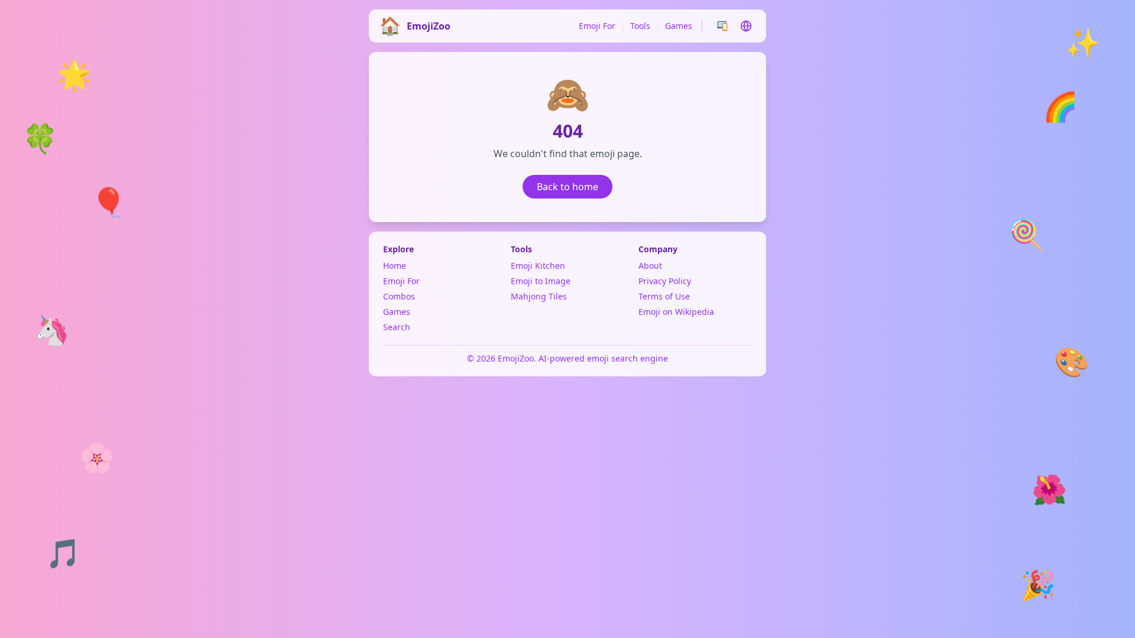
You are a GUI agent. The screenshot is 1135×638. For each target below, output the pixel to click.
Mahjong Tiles (539, 296)
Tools (640, 25)
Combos (399, 296)
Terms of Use (664, 296)
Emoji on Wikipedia (676, 311)
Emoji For (597, 25)
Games (678, 25)
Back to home (567, 186)
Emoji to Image (540, 281)
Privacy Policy (664, 281)
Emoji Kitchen (538, 265)
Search (396, 327)
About (650, 265)
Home (394, 265)
